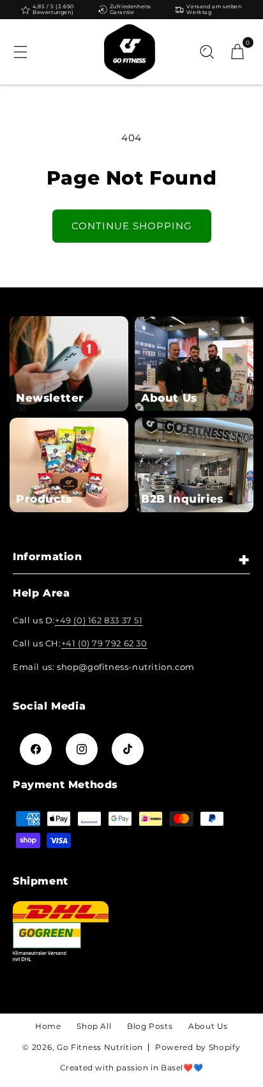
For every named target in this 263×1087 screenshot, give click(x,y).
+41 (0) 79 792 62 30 (104, 643)
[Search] (207, 52)
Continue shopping (131, 226)
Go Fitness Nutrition (100, 1047)
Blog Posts (149, 1026)
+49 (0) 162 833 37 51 (99, 620)
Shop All (94, 1026)
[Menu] (20, 52)
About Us (208, 1026)
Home (48, 1026)
